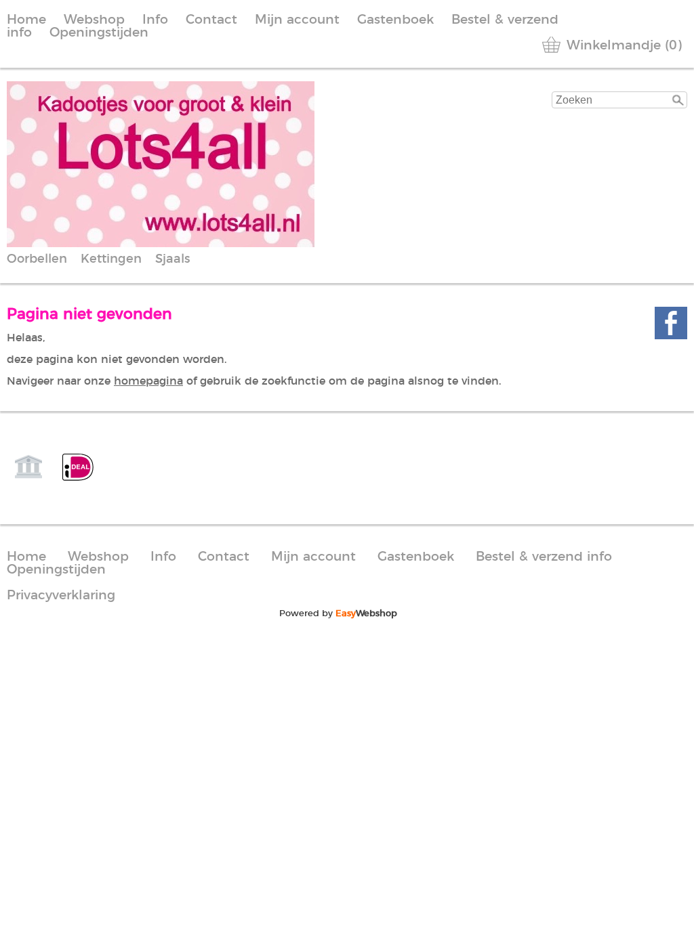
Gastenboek (395, 20)
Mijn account (297, 20)
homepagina (148, 381)
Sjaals (172, 259)
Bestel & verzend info (544, 557)
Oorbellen (37, 259)
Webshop (94, 20)
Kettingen (111, 259)
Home (26, 20)
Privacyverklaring (61, 595)
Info (155, 20)
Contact (211, 20)
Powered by (338, 613)
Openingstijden (98, 32)
